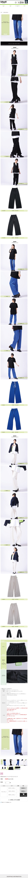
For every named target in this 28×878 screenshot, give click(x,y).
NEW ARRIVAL (6, 12)
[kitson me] (3, 2)
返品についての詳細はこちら (6, 802)
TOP (1, 12)
